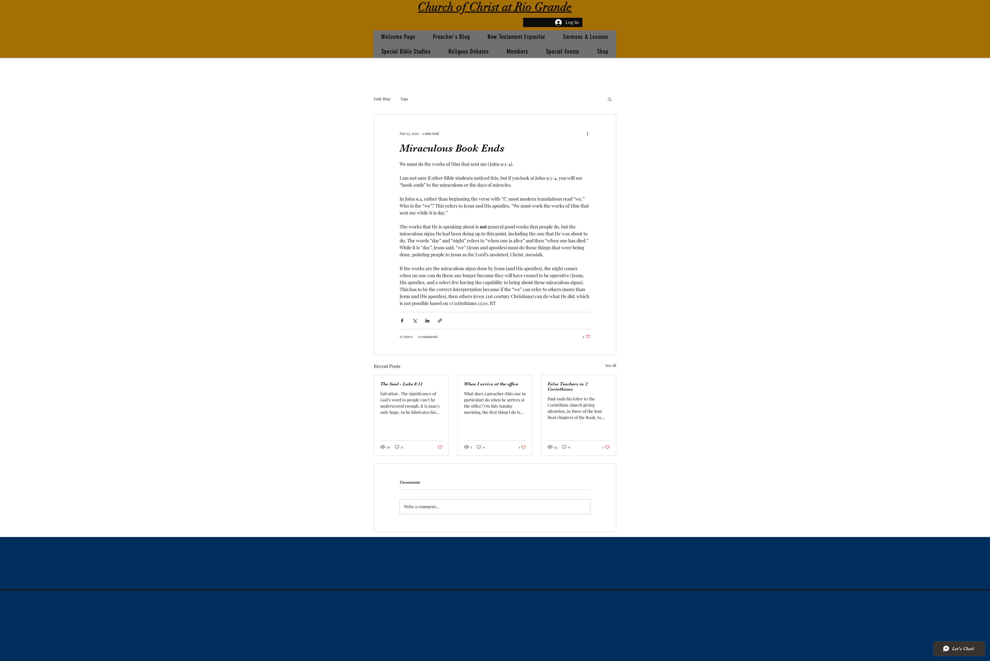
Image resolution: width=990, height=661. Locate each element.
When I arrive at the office (491, 383)
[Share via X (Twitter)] (414, 320)
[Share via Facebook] (402, 320)
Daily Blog (382, 98)
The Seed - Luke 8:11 (401, 383)
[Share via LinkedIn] (427, 320)
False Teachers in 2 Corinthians (568, 386)
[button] (609, 99)
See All (610, 365)
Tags (404, 98)
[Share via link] (440, 320)
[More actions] (587, 133)
